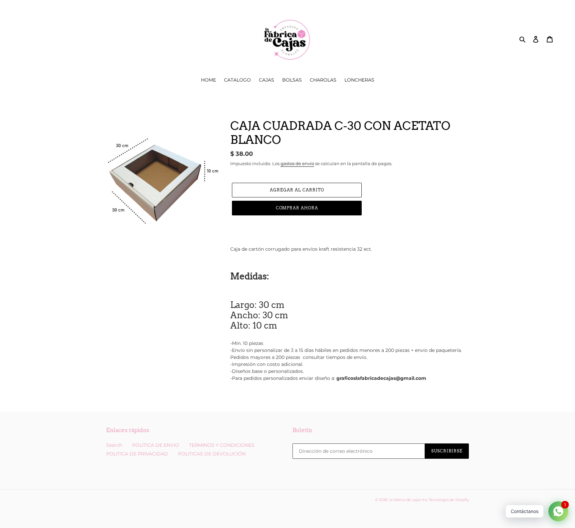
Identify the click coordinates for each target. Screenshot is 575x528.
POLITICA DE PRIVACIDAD (137, 454)
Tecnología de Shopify (449, 499)
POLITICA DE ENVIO (155, 445)
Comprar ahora (297, 207)
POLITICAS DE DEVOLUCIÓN (212, 454)
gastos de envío (297, 163)
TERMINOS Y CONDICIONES (222, 445)
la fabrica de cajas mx (408, 499)
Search (114, 445)
